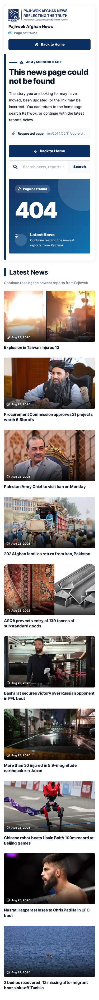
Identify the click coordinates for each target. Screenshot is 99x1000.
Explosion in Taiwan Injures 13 (31, 347)
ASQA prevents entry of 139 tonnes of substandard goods (39, 623)
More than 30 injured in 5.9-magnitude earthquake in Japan (40, 768)
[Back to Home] (38, 15)
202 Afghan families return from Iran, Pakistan (47, 553)
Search (79, 166)
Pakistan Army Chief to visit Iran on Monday (45, 486)
